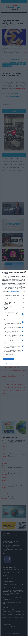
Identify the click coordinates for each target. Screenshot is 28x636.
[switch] (23, 298)
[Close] (25, 272)
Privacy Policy (21, 363)
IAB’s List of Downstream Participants (15, 291)
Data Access (14, 363)
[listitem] (14, 295)
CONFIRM (8, 359)
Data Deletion (6, 363)
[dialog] (14, 318)
